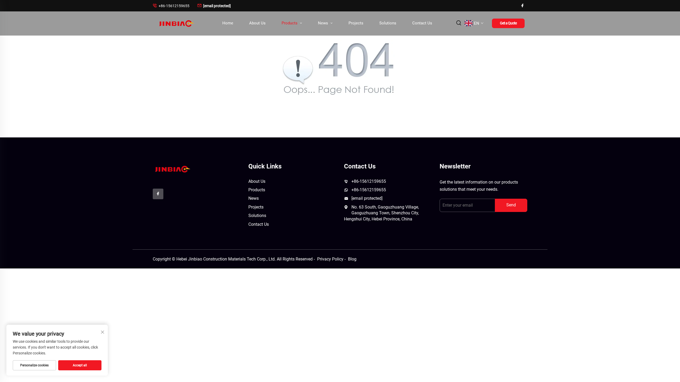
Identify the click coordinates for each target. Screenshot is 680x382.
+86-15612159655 (171, 5)
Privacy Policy (330, 259)
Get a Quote (508, 23)
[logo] (172, 168)
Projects (355, 23)
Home (227, 23)
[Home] (176, 23)
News (323, 23)
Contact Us (422, 23)
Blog (352, 259)
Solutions (387, 23)
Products (290, 23)
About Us (257, 23)
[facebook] (522, 5)
